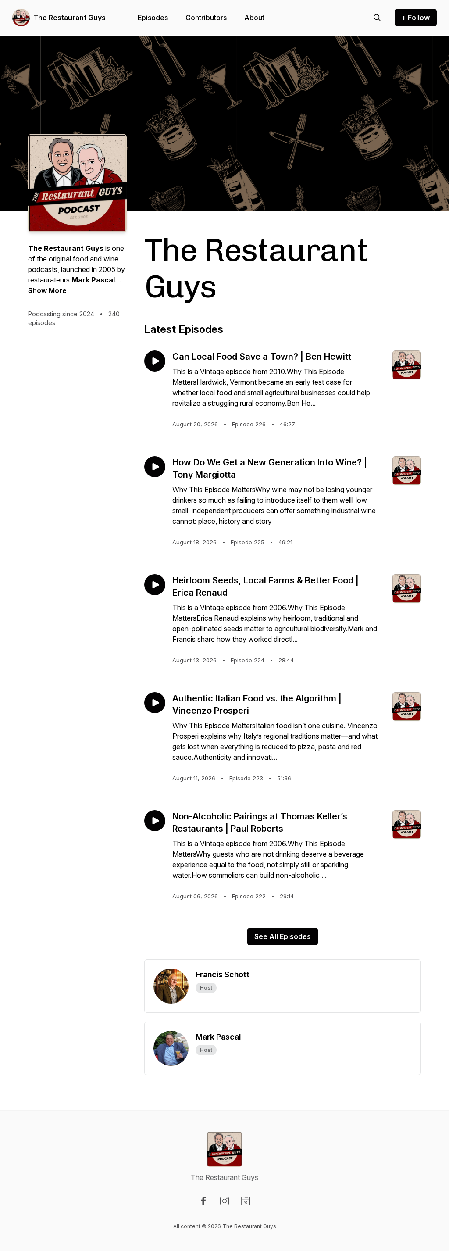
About (254, 17)
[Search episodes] (377, 17)
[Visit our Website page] (245, 1201)
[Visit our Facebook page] (203, 1201)
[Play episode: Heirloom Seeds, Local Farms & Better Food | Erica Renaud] (154, 584)
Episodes (153, 17)
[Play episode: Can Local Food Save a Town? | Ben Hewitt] (154, 361)
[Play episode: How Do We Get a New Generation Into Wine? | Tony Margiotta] (154, 466)
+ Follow (416, 17)
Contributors (206, 17)
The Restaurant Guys (69, 17)
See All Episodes (282, 936)
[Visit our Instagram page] (224, 1201)
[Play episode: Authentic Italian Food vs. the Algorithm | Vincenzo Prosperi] (154, 702)
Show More (47, 290)
